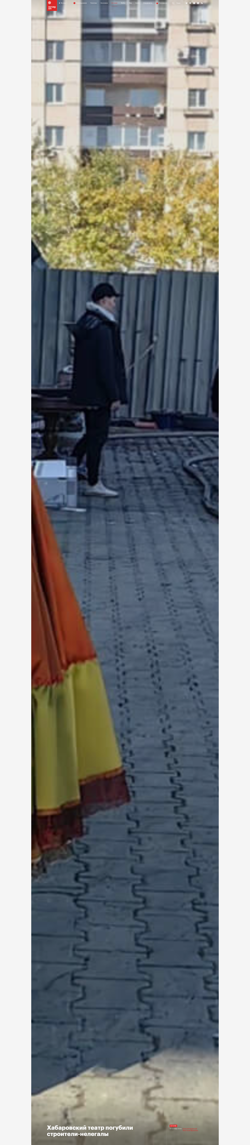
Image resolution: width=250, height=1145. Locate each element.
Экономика (104, 3)
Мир (130, 3)
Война (123, 3)
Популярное (163, 3)
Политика (93, 3)
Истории (114, 3)
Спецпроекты (147, 3)
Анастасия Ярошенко (190, 1130)
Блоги (137, 3)
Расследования (81, 3)
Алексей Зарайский (190, 1129)
